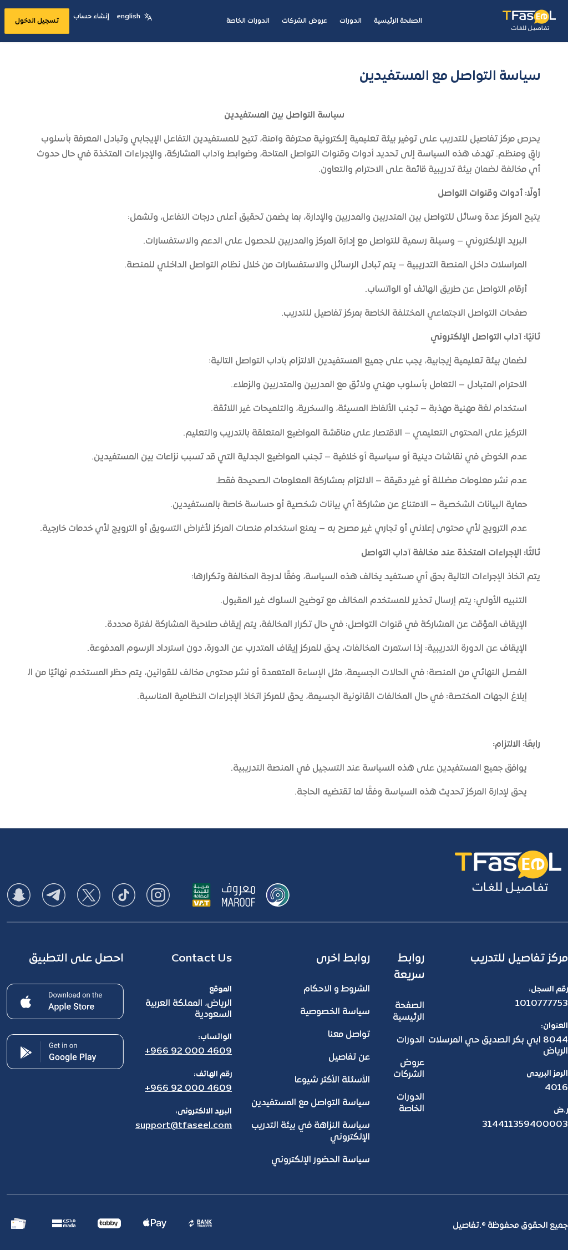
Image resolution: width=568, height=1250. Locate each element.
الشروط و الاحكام (336, 989)
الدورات (410, 1040)
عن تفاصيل (349, 1057)
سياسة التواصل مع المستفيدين (310, 1103)
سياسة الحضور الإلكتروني (320, 1160)
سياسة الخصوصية (335, 1012)
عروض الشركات (408, 1068)
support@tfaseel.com (183, 1125)
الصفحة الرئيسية (408, 1011)
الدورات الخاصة (410, 1103)
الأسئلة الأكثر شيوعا (332, 1080)
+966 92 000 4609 (188, 1051)
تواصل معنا (349, 1034)
